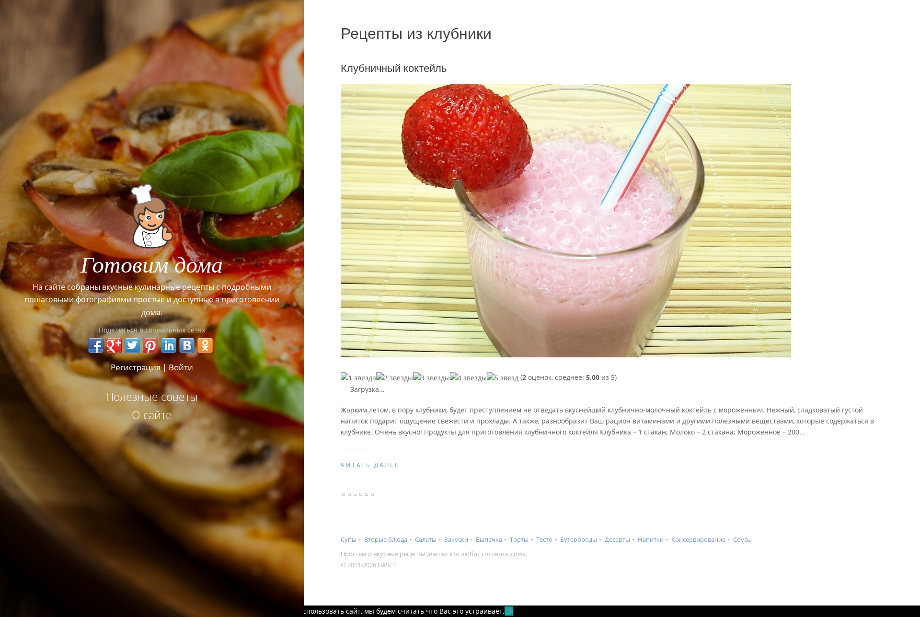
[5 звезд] (502, 377)
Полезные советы (152, 396)
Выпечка (489, 539)
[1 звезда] (358, 377)
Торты (519, 539)
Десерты (617, 539)
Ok (509, 611)
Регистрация (136, 367)
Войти (181, 367)
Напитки (651, 539)
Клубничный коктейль (394, 68)
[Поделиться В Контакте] (187, 345)
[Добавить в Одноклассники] (205, 345)
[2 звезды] (394, 377)
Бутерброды (578, 539)
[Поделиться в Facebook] (96, 345)
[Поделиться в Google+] (114, 345)
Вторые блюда (385, 539)
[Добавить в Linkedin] (168, 345)
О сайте (152, 415)
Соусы (742, 539)
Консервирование (698, 539)
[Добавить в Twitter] (132, 345)
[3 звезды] (431, 377)
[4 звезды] (468, 377)
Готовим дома (151, 263)
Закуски (456, 539)
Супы (348, 539)
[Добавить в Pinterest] (150, 345)
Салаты (426, 539)
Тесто (544, 539)
